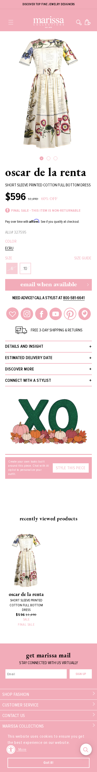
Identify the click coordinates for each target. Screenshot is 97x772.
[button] (11, 22)
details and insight (24, 346)
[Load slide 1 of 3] (41, 158)
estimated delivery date (29, 357)
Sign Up (81, 674)
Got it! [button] (48, 762)
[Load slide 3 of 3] (55, 158)
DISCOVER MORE (19, 369)
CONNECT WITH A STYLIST (28, 380)
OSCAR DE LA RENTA (45, 171)
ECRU (9, 248)
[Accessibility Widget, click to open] (11, 749)
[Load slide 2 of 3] (48, 158)
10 (25, 268)
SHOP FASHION (15, 694)
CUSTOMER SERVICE (20, 705)
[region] (48, 4)
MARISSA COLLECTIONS (23, 726)
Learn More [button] (17, 749)
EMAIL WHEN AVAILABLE (48, 285)
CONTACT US (13, 715)
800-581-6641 (74, 298)
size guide (82, 258)
